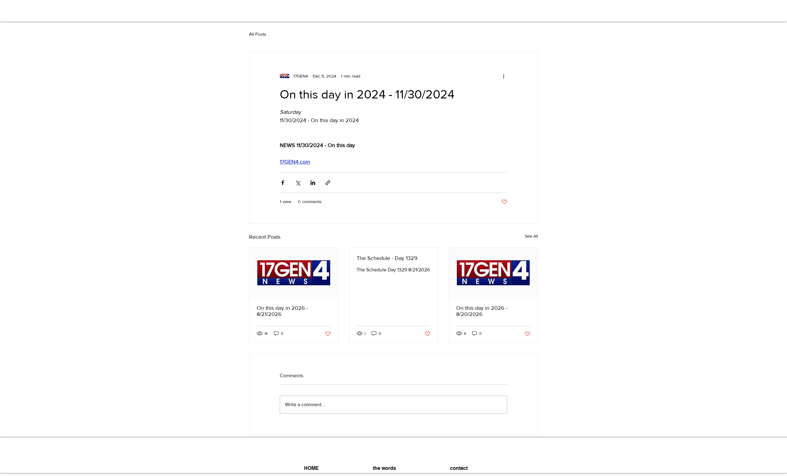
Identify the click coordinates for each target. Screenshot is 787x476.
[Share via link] (328, 183)
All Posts (257, 34)
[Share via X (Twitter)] (298, 183)
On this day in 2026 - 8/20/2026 (482, 311)
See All (531, 236)
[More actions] (503, 76)
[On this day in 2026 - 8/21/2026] (293, 273)
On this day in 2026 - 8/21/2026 (282, 311)
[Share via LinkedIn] (313, 183)
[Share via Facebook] (283, 183)
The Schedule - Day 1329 (387, 258)
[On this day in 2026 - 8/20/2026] (493, 273)
